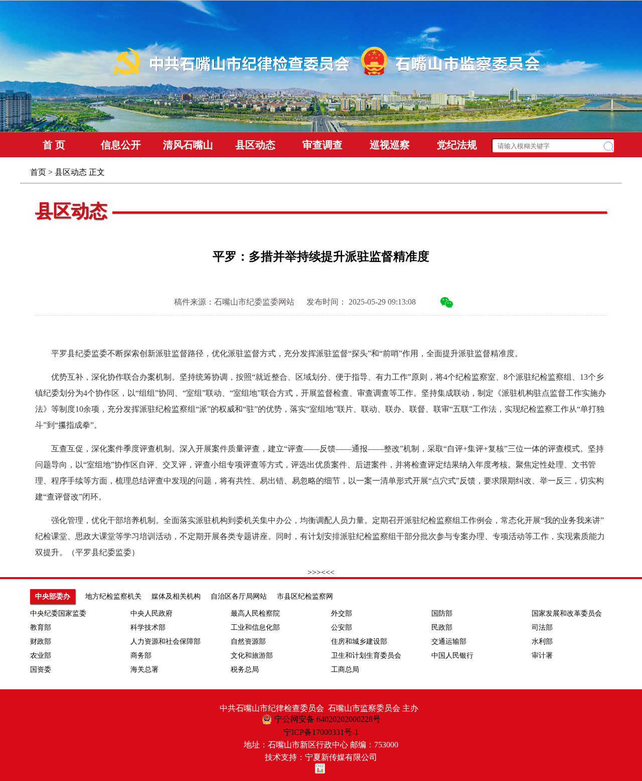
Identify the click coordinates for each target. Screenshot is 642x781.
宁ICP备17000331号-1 (321, 732)
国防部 (441, 613)
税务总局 (245, 669)
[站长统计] (321, 768)
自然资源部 (248, 641)
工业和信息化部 (255, 627)
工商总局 (345, 669)
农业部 (40, 655)
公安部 (341, 627)
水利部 (542, 641)
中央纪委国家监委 (58, 613)
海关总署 (144, 669)
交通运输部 (448, 641)
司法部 (542, 627)
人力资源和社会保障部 (165, 641)
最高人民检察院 (255, 613)
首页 (38, 172)
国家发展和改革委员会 (567, 613)
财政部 (40, 641)
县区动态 (71, 172)
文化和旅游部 (252, 655)
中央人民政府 (151, 613)
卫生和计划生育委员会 (366, 655)
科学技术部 (148, 627)
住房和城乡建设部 (359, 641)
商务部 (140, 655)
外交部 (341, 613)
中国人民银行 (452, 655)
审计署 (542, 655)
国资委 (40, 669)
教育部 (40, 627)
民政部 (441, 627)
